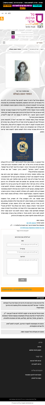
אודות (39, 347)
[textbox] (24, 32)
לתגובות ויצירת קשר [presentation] (22, 231)
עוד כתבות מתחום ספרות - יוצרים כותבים (17, 289)
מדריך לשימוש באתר (30, 3)
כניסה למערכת (36, 364)
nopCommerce (27, 403)
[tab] (22, 231)
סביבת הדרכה (18, 3)
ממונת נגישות (8, 3)
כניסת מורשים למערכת (22, 6)
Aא (2, 13)
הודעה (22, 257)
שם (22, 241)
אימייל (22, 249)
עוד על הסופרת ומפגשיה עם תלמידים (32, 228)
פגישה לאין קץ (31, 223)
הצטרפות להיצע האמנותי (33, 375)
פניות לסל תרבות (35, 361)
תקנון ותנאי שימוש (35, 350)
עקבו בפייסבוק (36, 378)
